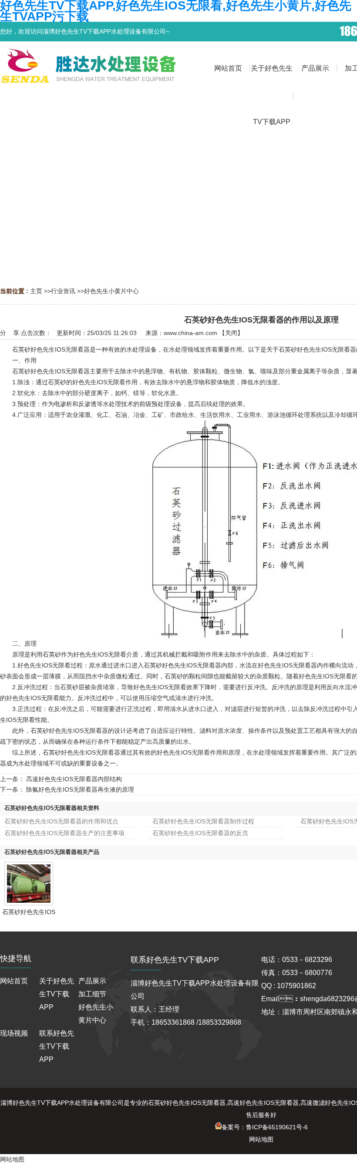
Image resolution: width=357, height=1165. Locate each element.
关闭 (231, 332)
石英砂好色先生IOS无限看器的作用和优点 (61, 821)
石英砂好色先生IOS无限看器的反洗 (200, 833)
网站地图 (261, 1139)
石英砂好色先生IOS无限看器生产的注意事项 (64, 833)
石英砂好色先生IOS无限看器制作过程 (203, 821)
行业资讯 (63, 291)
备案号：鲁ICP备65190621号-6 (265, 1127)
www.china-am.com (190, 332)
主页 (36, 291)
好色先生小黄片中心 (111, 291)
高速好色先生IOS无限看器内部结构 (74, 779)
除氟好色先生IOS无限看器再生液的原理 (80, 789)
